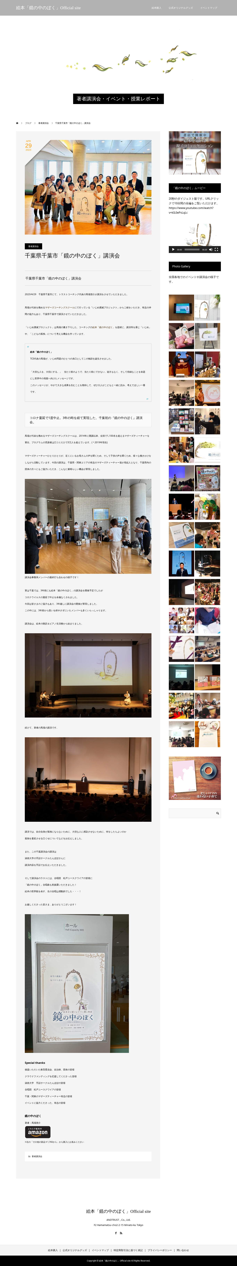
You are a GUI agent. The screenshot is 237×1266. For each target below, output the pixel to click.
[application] (195, 238)
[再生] (173, 249)
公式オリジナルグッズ (181, 7)
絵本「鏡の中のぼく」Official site (48, 7)
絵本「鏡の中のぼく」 (103, 327)
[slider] (192, 249)
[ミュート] (211, 249)
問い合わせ (183, 1250)
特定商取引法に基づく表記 (128, 1250)
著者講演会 (33, 246)
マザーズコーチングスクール (59, 307)
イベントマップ (208, 7)
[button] (195, 238)
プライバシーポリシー (160, 1250)
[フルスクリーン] (216, 249)
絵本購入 (156, 7)
